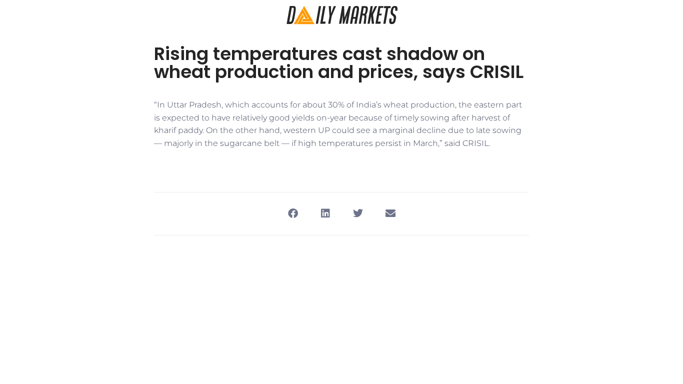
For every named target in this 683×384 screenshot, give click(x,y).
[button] (293, 213)
